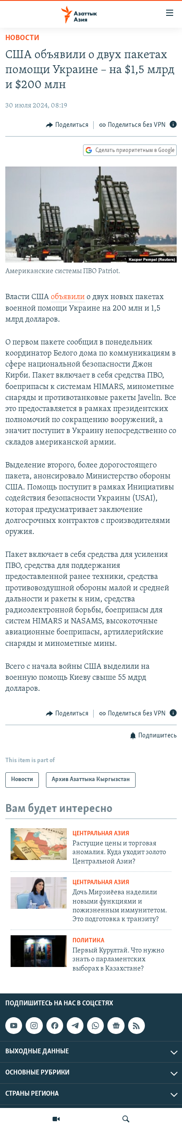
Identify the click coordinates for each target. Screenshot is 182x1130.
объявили (68, 297)
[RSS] (136, 1025)
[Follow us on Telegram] (75, 1025)
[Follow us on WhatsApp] (95, 1025)
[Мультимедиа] (56, 1119)
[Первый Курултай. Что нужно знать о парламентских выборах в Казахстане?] (39, 951)
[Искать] (126, 1119)
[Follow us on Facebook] (54, 1025)
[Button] (67, 125)
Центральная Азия (100, 833)
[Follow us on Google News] (115, 1025)
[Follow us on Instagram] (34, 1025)
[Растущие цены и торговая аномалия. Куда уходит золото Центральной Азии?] (39, 844)
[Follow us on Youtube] (13, 1025)
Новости (22, 38)
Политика (88, 940)
